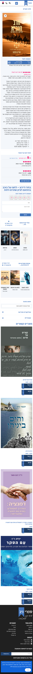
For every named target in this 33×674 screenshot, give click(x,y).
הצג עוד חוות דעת (25, 181)
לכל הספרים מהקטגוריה (8, 224)
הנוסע (15, 247)
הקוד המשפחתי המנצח (5, 288)
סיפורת (29, 78)
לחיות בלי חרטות (15, 287)
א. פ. (5, 249)
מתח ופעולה (6, 76)
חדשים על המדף (21, 76)
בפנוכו (25, 247)
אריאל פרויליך (15, 249)
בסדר (28, 670)
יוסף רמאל (15, 289)
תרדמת (5, 247)
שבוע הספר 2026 (13, 78)
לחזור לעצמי (25, 287)
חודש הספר (13, 76)
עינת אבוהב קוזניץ (25, 289)
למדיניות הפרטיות (17, 666)
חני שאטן (25, 249)
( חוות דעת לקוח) (17, 72)
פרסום (25, 215)
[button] (16, 3)
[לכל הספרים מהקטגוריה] (8, 221)
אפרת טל (5, 291)
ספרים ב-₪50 (22, 78)
